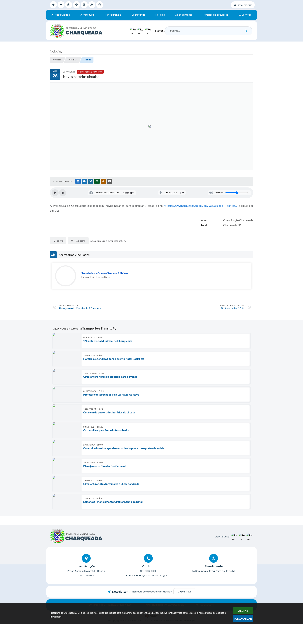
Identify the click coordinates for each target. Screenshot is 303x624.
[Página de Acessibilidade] (99, 4)
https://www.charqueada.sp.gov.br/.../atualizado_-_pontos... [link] (200, 205)
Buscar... (160, 30)
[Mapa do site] (91, 4)
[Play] (55, 192)
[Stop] (62, 192)
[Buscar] (246, 31)
